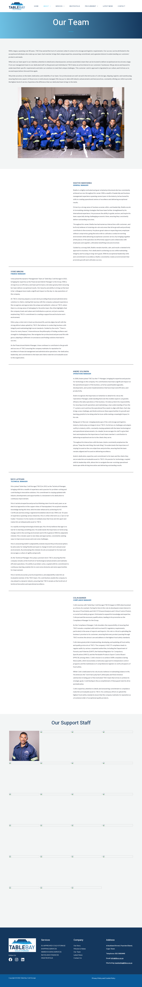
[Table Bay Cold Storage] (17, 6)
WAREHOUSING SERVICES (51, 952)
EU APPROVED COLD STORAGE (53, 946)
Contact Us (78, 958)
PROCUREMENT (90, 6)
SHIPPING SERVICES (49, 949)
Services (59, 6)
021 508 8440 (120, 953)
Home (36, 6)
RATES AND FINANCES (50, 955)
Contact (121, 6)
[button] (50, 6)
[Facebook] (10, 959)
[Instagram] (16, 959)
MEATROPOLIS (74, 6)
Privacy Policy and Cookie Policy (103, 978)
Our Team (77, 952)
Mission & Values (80, 949)
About (46, 6)
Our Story (77, 946)
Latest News (108, 6)
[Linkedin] (23, 959)
